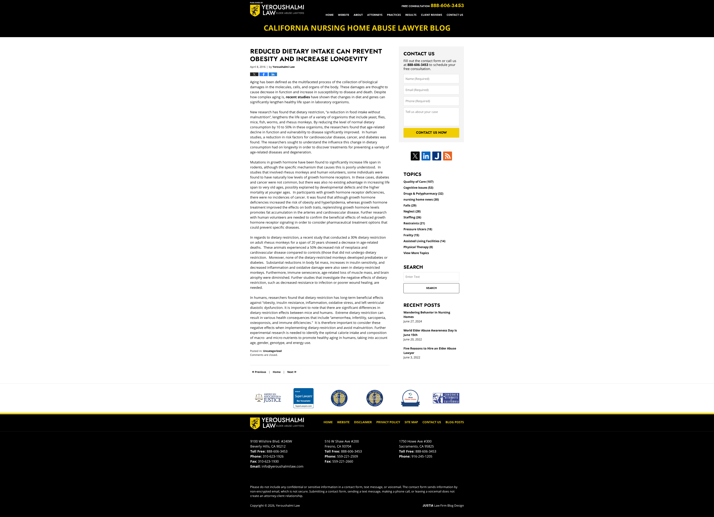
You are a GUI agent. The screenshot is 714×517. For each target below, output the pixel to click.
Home (330, 15)
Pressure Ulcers (417, 229)
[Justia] (436, 156)
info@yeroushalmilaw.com (282, 466)
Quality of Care (418, 182)
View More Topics (416, 253)
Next (291, 371)
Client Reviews (431, 15)
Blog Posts (455, 422)
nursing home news (421, 199)
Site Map (411, 422)
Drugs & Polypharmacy (423, 193)
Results (410, 15)
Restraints (414, 223)
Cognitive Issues (418, 188)
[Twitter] (415, 156)
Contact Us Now (431, 132)
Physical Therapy (418, 247)
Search (431, 288)
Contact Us (455, 15)
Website (343, 15)
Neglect (412, 211)
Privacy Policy (388, 422)
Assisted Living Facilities (424, 241)
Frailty (411, 235)
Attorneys (374, 15)
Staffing (412, 217)
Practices (394, 15)
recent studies (298, 97)
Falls (409, 205)
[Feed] (447, 156)
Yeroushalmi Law (288, 505)
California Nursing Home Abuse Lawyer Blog (277, 9)
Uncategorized (272, 351)
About (358, 15)
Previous (259, 371)
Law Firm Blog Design (443, 505)
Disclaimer (363, 422)
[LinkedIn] (426, 156)
